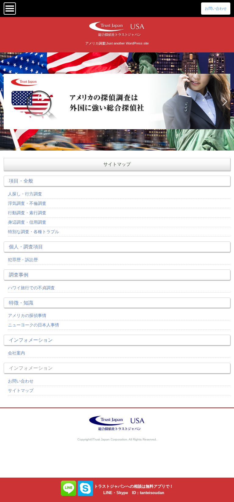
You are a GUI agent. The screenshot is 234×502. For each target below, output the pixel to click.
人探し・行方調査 (25, 193)
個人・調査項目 (26, 246)
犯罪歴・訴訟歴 (23, 259)
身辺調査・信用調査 (27, 222)
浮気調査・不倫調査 (27, 203)
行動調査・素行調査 (27, 212)
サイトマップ (21, 390)
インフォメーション (31, 340)
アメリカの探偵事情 (27, 315)
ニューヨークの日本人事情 (33, 324)
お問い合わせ (216, 8)
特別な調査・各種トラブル (33, 231)
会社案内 (16, 353)
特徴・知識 (21, 302)
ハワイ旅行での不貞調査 (31, 287)
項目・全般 (21, 180)
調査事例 (18, 274)
